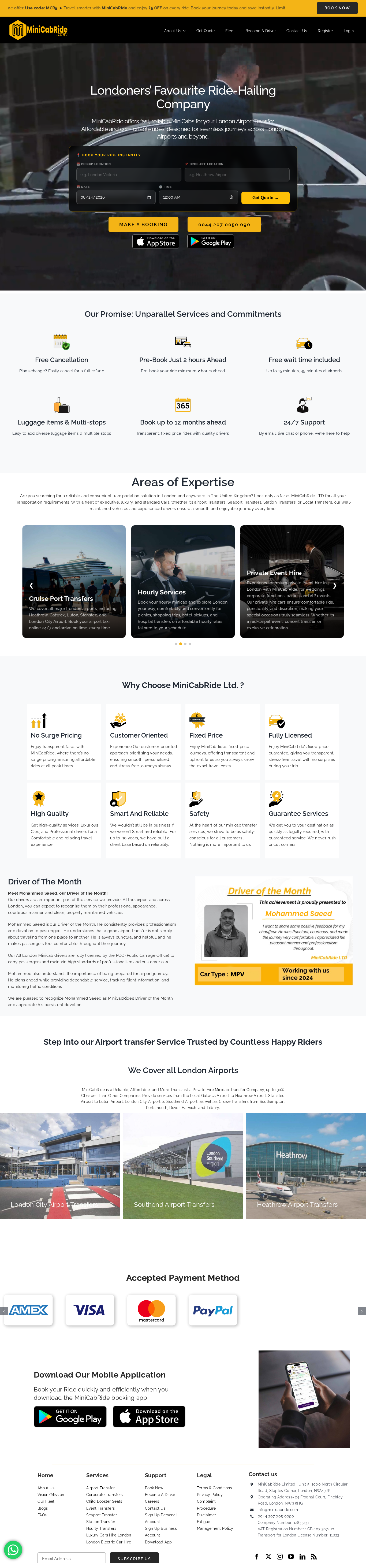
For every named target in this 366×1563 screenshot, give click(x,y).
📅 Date (83, 187)
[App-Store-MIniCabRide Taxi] (155, 236)
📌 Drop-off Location (204, 164)
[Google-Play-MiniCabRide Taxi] (210, 236)
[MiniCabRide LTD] (38, 22)
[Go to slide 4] (189, 643)
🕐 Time (165, 187)
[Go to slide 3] (185, 644)
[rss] (314, 1557)
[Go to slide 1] (176, 644)
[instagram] (280, 1557)
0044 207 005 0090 (276, 1516)
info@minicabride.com (278, 1510)
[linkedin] (302, 1557)
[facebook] (257, 1557)
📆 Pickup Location (93, 164)
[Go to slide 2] (181, 644)
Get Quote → (265, 197)
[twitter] (268, 1557)
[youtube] (291, 1557)
